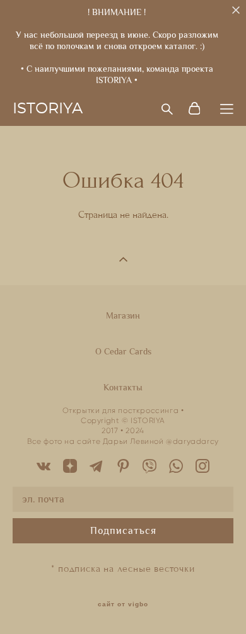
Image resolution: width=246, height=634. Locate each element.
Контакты (123, 387)
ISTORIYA (48, 108)
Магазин (123, 315)
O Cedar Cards (123, 351)
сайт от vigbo (123, 604)
